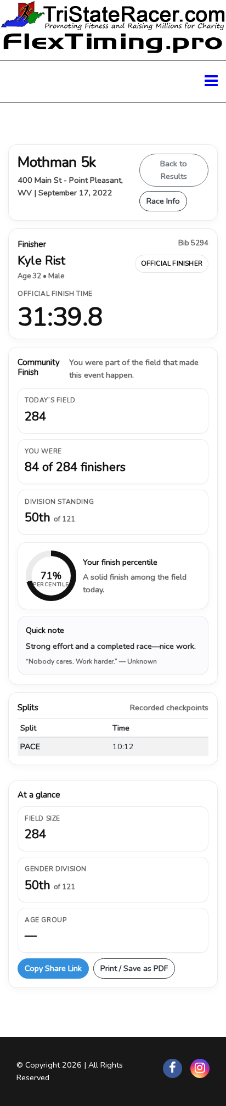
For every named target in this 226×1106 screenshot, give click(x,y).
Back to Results (173, 170)
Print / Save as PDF (134, 968)
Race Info (163, 200)
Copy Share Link (53, 968)
